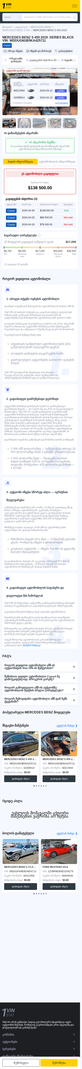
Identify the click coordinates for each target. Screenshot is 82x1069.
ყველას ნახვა (61, 103)
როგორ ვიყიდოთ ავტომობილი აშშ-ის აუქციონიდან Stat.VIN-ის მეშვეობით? (29, 667)
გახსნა (60, 90)
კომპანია (8, 1034)
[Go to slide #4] (54, 123)
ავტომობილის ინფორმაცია (57, 161)
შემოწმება (59, 1062)
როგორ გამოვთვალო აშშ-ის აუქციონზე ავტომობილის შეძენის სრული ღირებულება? (34, 689)
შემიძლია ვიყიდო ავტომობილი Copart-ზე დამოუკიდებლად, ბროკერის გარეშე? (32, 678)
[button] (12, 17)
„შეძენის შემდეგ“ (31, 645)
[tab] (34, 786)
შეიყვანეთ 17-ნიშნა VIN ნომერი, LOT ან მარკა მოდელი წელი (48, 17)
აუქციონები (9, 1041)
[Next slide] (72, 88)
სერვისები (9, 1048)
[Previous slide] (8, 88)
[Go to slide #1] (9, 123)
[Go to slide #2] (24, 123)
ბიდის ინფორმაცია (20, 161)
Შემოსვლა (21, 1062)
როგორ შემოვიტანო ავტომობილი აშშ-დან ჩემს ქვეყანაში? (35, 700)
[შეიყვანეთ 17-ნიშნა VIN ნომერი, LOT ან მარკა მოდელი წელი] (74, 17)
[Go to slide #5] (69, 123)
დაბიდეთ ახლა (20, 778)
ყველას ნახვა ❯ (67, 725)
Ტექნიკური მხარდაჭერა (17, 1056)
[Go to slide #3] (39, 123)
